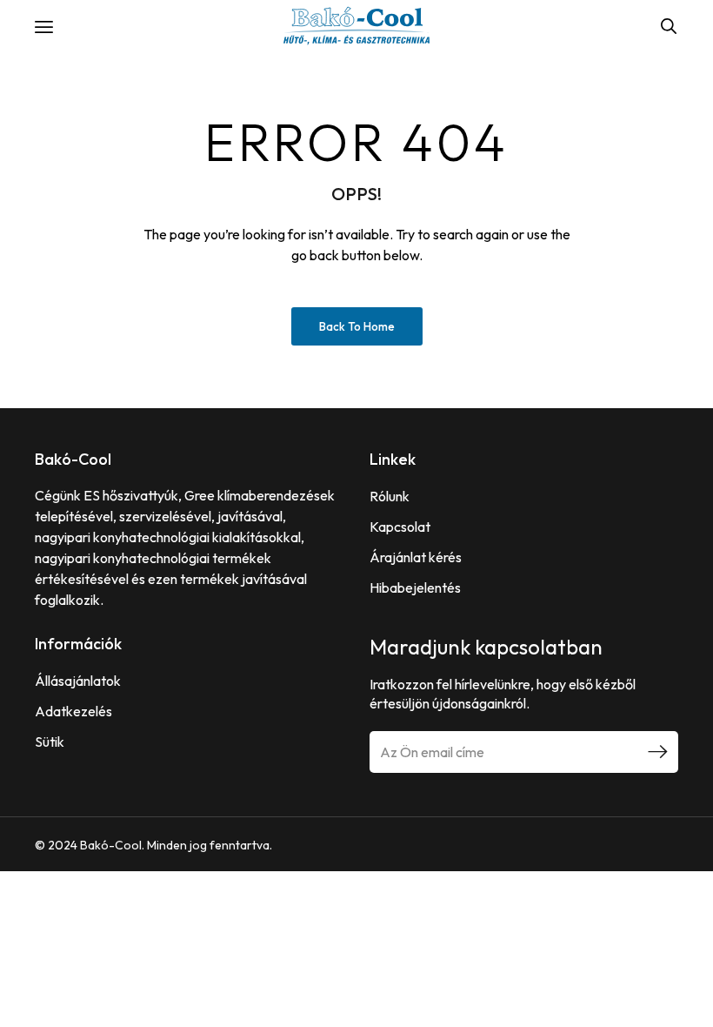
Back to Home (357, 326)
